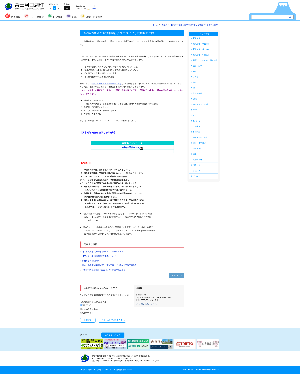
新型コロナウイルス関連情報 (205, 60)
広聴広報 (196, 126)
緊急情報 (196, 38)
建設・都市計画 (199, 143)
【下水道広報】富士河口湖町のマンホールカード (102, 252)
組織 (74, 17)
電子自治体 (197, 160)
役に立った (87, 305)
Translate (96, 9)
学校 (195, 110)
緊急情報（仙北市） (201, 49)
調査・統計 (197, 149)
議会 (195, 154)
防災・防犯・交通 (200, 104)
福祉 (195, 71)
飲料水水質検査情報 (90, 261)
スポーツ (196, 121)
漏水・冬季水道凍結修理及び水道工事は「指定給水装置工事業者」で (111, 265)
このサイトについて (103, 370)
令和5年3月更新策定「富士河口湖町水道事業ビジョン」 (105, 270)
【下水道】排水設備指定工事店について (99, 256)
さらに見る (175, 275)
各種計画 (196, 171)
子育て (196, 77)
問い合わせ (87, 370)
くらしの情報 (37, 17)
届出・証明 (197, 66)
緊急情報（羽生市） (201, 44)
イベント (196, 176)
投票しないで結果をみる (112, 320)
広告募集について (113, 335)
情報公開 (196, 165)
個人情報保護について (124, 370)
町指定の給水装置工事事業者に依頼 (107, 84)
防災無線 (16, 17)
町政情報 (58, 17)
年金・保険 (197, 93)
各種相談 (196, 132)
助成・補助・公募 (200, 138)
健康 (195, 82)
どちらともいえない (90, 309)
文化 (195, 115)
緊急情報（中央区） (201, 55)
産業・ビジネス (94, 17)
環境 (195, 99)
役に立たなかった (89, 313)
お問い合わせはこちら (148, 304)
